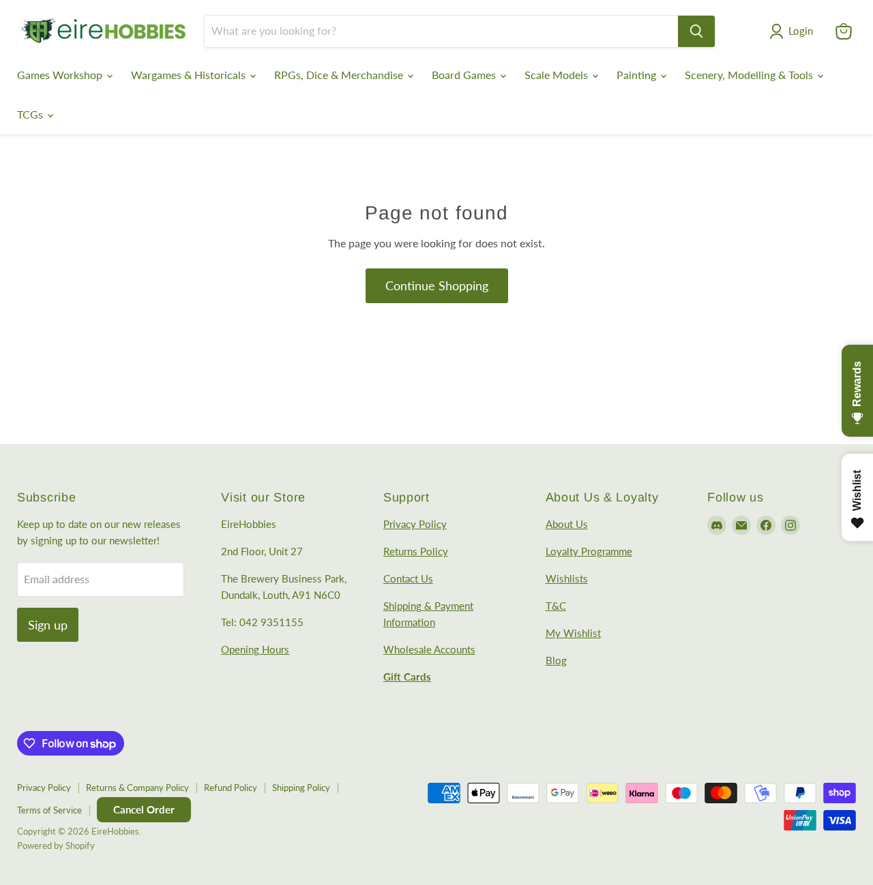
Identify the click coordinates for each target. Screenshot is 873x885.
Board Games (465, 74)
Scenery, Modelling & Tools (750, 74)
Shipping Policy (301, 787)
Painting (638, 74)
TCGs (31, 114)
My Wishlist (573, 633)
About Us (567, 524)
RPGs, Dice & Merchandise (340, 74)
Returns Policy (415, 551)
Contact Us (408, 578)
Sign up (48, 624)
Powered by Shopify (56, 845)
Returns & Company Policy (137, 787)
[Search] (696, 31)
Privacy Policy (415, 524)
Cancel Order (144, 809)
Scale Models (557, 74)
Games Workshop (61, 74)
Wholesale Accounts (429, 649)
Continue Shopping (436, 285)
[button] (793, 31)
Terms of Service (49, 810)
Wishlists (567, 578)
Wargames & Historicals (189, 74)
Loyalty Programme (589, 551)
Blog (556, 660)
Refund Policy (230, 787)
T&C (556, 606)
